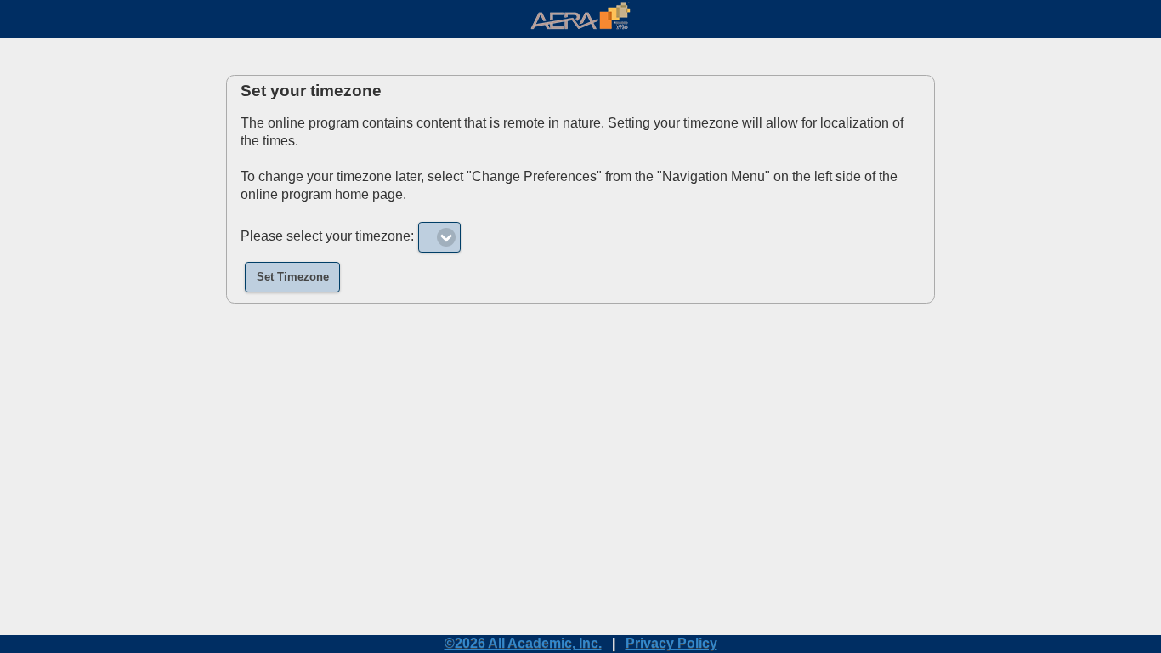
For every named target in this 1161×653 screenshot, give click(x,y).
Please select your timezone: (327, 236)
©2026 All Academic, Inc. (523, 643)
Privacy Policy (671, 643)
